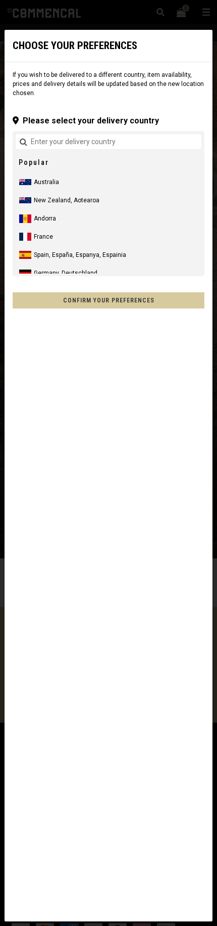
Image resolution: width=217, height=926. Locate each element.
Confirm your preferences (108, 300)
